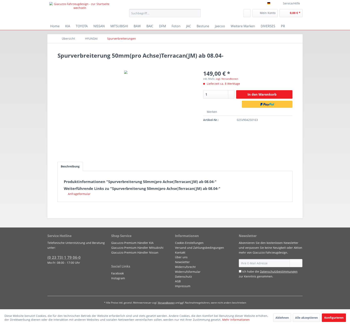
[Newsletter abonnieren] (296, 263)
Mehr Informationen (236, 320)
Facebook (117, 273)
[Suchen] (197, 13)
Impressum (182, 286)
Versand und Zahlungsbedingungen (199, 248)
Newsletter (182, 262)
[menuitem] (165, 13)
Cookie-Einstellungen (189, 243)
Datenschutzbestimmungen (279, 271)
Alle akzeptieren (306, 318)
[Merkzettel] (247, 13)
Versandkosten (166, 302)
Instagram (118, 278)
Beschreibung (70, 166)
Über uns (181, 257)
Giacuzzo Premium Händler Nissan (134, 252)
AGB (178, 281)
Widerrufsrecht (185, 267)
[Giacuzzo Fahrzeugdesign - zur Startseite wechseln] (80, 11)
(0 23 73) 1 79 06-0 (64, 257)
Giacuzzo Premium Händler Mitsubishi (137, 248)
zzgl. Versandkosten (227, 78)
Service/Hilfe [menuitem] (291, 3)
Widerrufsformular (188, 272)
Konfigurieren (334, 318)
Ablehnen (282, 318)
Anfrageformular (79, 194)
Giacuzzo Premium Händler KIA (132, 243)
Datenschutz (183, 276)
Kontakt (180, 252)
